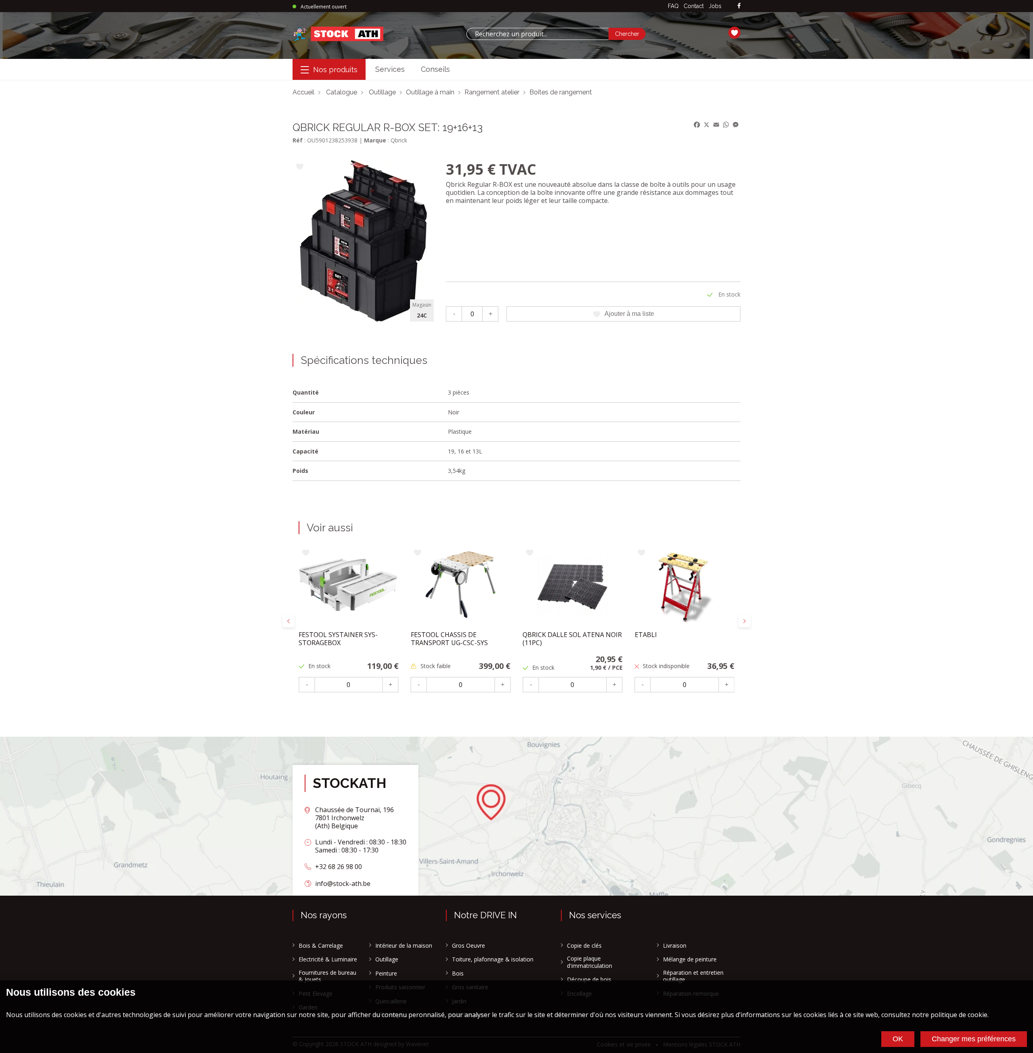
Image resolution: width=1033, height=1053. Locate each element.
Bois (458, 973)
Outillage (382, 92)
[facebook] (739, 6)
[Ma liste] (734, 34)
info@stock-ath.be (342, 883)
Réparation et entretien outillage (693, 976)
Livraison (674, 945)
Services (390, 69)
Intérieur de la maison (403, 945)
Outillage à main (430, 92)
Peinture (386, 973)
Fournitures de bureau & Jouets (327, 976)
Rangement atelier (491, 92)
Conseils (435, 69)
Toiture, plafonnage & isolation (492, 959)
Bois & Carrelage (321, 945)
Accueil (303, 92)
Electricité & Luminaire (328, 959)
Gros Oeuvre (468, 945)
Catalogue (341, 92)
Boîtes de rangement (560, 92)
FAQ (673, 6)
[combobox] (537, 34)
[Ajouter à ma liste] (300, 167)
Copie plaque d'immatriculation (589, 962)
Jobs (715, 6)
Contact (694, 6)
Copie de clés (584, 945)
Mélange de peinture (690, 959)
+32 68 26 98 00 (338, 866)
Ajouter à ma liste (629, 313)
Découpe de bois (589, 979)
